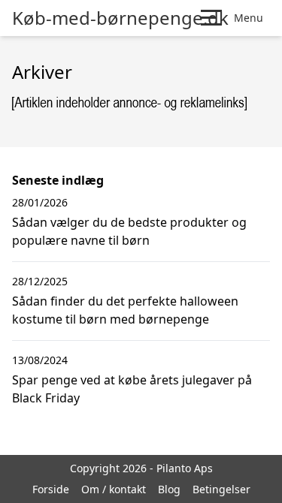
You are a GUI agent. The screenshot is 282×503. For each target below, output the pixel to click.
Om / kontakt (113, 489)
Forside (50, 489)
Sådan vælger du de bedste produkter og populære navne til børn (129, 231)
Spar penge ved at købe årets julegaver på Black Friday (132, 389)
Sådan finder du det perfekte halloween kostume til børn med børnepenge (125, 310)
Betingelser (221, 489)
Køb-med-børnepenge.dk (120, 18)
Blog (169, 489)
